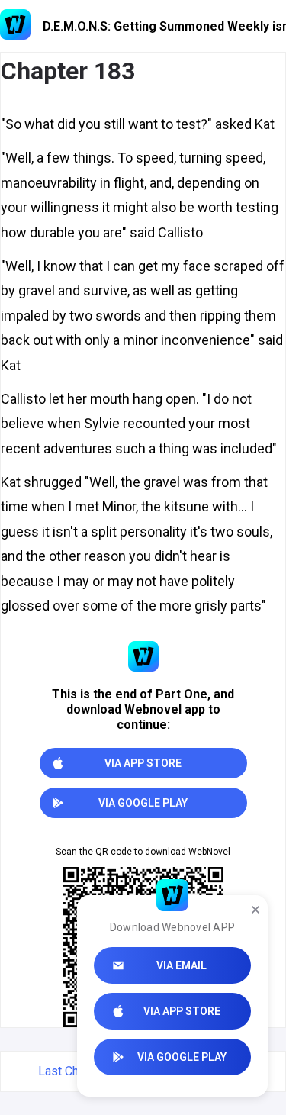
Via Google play (182, 1057)
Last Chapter (72, 1071)
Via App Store (181, 1011)
